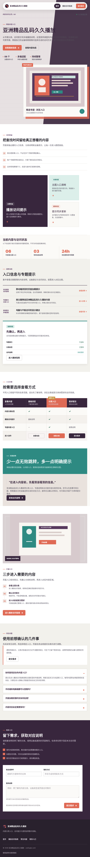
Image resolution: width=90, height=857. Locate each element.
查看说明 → (83, 291)
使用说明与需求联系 (10, 853)
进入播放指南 (14, 358)
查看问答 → (83, 312)
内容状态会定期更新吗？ (15, 707)
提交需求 (81, 6)
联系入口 (33, 839)
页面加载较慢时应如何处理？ (17, 698)
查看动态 (36, 436)
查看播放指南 (12, 47)
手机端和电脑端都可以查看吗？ (18, 689)
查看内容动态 (30, 48)
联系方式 (47, 770)
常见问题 (24, 839)
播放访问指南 (67, 6)
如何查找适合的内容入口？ (16, 672)
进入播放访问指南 (14, 612)
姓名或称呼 (10, 770)
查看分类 (57, 436)
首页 (57, 6)
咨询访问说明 (16, 497)
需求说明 (9, 783)
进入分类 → (83, 301)
